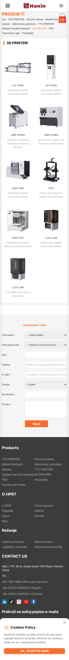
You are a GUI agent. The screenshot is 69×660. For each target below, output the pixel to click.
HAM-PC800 (51, 134)
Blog (4, 521)
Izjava (5, 515)
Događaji (7, 510)
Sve (4, 19)
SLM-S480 (18, 188)
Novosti (39, 515)
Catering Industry (13, 541)
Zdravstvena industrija (48, 546)
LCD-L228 (51, 237)
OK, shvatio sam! (34, 651)
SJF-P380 (18, 85)
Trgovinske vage (11, 33)
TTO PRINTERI (46, 23)
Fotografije (28, 33)
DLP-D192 (51, 85)
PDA (51, 28)
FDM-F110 (18, 237)
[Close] (64, 622)
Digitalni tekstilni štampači (16, 28)
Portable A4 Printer (14, 484)
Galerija (39, 510)
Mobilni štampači (55, 19)
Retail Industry (43, 541)
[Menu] (61, 5)
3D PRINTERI (39, 28)
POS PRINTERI (16, 19)
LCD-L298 (18, 287)
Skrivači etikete (34, 19)
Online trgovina (43, 505)
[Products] (7, 5)
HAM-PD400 (18, 134)
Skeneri (6, 23)
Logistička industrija (14, 546)
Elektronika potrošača (24, 23)
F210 (51, 188)
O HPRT (7, 505)
